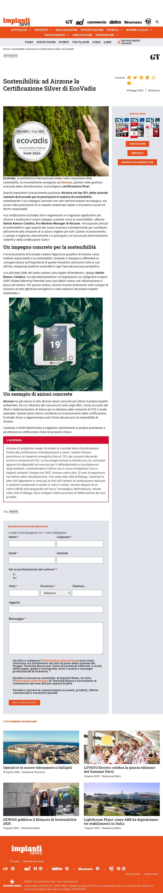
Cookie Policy (151, 874)
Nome (14, 537)
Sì (14, 574)
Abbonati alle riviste (33, 861)
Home (6, 49)
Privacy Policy (133, 874)
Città (13, 586)
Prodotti (41, 29)
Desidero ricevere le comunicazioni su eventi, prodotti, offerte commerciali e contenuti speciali (55, 691)
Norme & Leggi (137, 29)
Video (29, 42)
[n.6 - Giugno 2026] (137, 128)
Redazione (154, 90)
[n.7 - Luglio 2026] (122, 128)
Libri (107, 42)
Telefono (78, 586)
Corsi (96, 42)
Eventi (64, 42)
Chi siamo (15, 861)
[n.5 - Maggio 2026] (153, 128)
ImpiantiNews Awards (130, 42)
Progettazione (92, 29)
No (15, 578)
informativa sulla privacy (60, 660)
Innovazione (82, 35)
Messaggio (17, 618)
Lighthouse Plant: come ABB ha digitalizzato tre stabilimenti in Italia (121, 821)
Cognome (64, 537)
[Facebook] (13, 868)
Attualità (19, 29)
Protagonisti (54, 35)
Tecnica (113, 29)
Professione (105, 35)
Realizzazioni (66, 29)
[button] (157, 21)
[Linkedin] (40, 868)
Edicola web (137, 143)
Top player (80, 42)
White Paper (46, 42)
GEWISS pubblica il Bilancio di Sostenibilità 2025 (39, 821)
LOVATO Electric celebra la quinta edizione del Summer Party (119, 769)
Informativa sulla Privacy (31, 680)
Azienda (62, 553)
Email (13, 553)
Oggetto (14, 602)
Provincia (47, 586)
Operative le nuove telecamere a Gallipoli (37, 767)
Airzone (14, 511)
